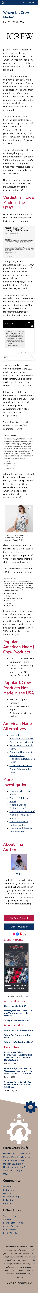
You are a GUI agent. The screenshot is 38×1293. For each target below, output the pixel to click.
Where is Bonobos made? (22, 811)
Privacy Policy (10, 1233)
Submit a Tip (9, 1216)
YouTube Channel (19, 918)
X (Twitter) (8, 1200)
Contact (7, 1219)
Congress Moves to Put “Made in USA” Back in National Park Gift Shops (18, 1084)
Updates (7, 1174)
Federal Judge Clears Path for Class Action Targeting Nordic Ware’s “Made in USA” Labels (18, 1071)
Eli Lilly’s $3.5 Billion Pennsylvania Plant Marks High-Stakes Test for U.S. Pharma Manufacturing (18, 1056)
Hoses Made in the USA (15, 1006)
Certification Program (14, 1160)
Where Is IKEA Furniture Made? (18, 1042)
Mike (19, 874)
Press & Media (10, 1229)
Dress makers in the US (21, 742)
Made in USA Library (13, 1163)
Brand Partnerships (13, 1222)
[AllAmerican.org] (2, 2)
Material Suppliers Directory (17, 1157)
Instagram (8, 1190)
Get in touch (26, 996)
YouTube (7, 1186)
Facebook (8, 1193)
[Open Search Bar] (24, 2)
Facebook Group (11, 1196)
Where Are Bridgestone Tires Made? (17, 1036)
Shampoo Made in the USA (16, 1020)
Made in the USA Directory (16, 1153)
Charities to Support (13, 1170)
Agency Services (11, 1226)
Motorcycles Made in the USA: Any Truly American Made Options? (18, 1013)
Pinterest (8, 1203)
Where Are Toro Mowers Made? (19, 1030)
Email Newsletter (19, 926)
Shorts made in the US (21, 765)
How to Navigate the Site (15, 1167)
